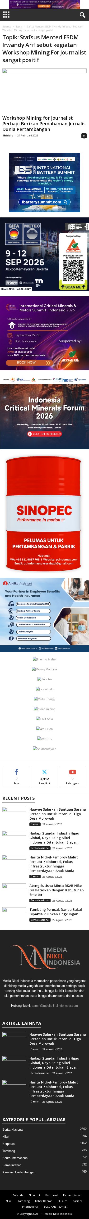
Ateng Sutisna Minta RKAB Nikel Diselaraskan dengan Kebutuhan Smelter (56, 890)
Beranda (6, 26)
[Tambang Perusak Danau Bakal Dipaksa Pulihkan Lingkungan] (14, 916)
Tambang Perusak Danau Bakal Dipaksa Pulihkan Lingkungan (55, 911)
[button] (44, 4)
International (30, 1206)
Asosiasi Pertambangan (18, 1172)
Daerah (35, 824)
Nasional (78, 1201)
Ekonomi (34, 1195)
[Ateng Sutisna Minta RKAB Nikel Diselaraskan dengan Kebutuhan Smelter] (14, 892)
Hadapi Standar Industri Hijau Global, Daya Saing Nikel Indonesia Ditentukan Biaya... (54, 837)
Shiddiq (8, 135)
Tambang (8, 1151)
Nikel (5, 1136)
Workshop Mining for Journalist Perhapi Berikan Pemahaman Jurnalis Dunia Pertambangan (43, 123)
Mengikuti (44, 770)
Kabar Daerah (43, 1201)
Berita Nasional (40, 848)
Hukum (62, 1201)
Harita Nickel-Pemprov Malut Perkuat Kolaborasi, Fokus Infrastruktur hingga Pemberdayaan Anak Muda (53, 864)
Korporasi (8, 1144)
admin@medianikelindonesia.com (55, 1005)
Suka (16, 770)
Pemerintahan (11, 1165)
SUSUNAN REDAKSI (55, 1206)
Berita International (15, 1158)
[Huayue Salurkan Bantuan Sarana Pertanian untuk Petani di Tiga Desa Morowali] (14, 816)
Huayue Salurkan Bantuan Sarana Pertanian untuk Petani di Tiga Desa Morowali (57, 814)
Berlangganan (72, 770)
